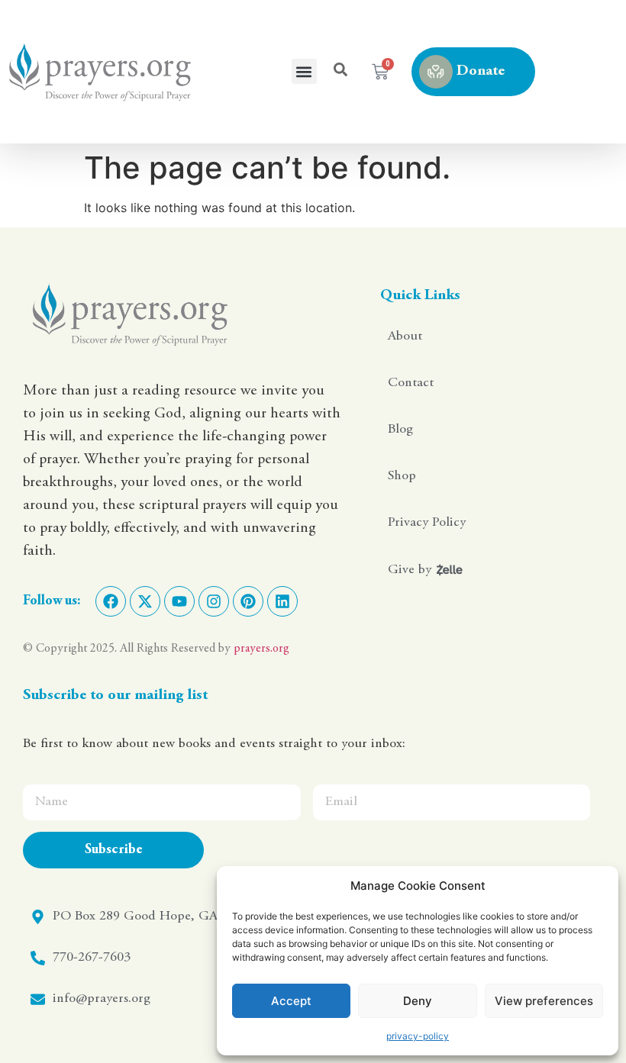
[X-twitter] (145, 601)
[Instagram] (213, 601)
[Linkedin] (282, 601)
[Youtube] (179, 601)
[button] (304, 71)
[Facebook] (110, 601)
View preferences (544, 1001)
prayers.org (261, 649)
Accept (291, 1001)
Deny (417, 1001)
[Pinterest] (248, 601)
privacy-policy (417, 1036)
